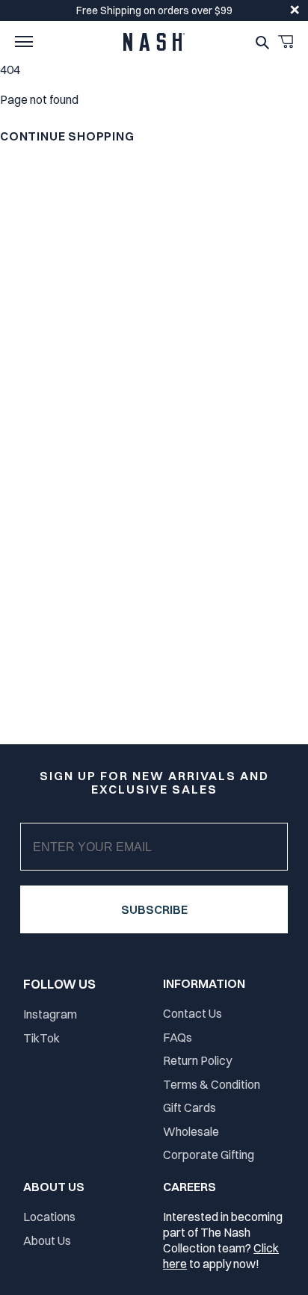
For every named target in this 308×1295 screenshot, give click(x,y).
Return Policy (197, 1060)
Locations (49, 1216)
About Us (47, 1240)
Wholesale (191, 1131)
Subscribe (154, 909)
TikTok (41, 1037)
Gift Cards (189, 1107)
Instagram (50, 1014)
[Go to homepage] (154, 42)
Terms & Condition (211, 1084)
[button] (24, 42)
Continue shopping (67, 136)
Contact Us (192, 1013)
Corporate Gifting (208, 1154)
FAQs (177, 1037)
